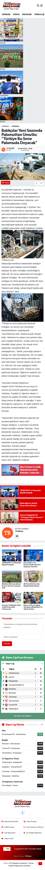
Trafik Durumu (9, 827)
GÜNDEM (6, 14)
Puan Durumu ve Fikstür (35, 827)
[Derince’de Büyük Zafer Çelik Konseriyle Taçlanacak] (12, 598)
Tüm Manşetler (9, 833)
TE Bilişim (19, 531)
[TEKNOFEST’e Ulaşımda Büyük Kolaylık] (12, 555)
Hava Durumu (32, 821)
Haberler (5, 126)
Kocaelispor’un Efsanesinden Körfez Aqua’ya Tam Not (32, 565)
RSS (7, 849)
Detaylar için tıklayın (22, 716)
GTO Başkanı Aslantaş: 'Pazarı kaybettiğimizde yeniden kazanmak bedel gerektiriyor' (21, 865)
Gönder (7, 644)
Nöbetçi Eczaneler (11, 821)
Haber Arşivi (9, 838)
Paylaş (6, 183)
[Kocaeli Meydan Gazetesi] (12, 5)
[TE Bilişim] (7, 533)
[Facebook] (22, 813)
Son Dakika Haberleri (34, 833)
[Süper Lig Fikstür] (42, 725)
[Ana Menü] (41, 6)
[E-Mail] (17, 536)
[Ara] (38, 6)
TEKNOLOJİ (39, 14)
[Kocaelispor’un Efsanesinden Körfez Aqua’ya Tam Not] (33, 555)
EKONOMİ (26, 14)
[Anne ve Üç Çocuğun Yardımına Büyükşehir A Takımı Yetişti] (33, 598)
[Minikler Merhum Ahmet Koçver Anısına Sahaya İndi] (12, 577)
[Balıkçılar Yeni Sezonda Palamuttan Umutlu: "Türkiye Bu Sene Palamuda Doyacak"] (22, 166)
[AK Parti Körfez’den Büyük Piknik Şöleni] (33, 577)
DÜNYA (16, 14)
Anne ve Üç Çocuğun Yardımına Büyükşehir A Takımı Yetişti (33, 607)
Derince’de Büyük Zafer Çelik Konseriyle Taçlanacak (11, 607)
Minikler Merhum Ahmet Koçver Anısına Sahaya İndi (11, 586)
